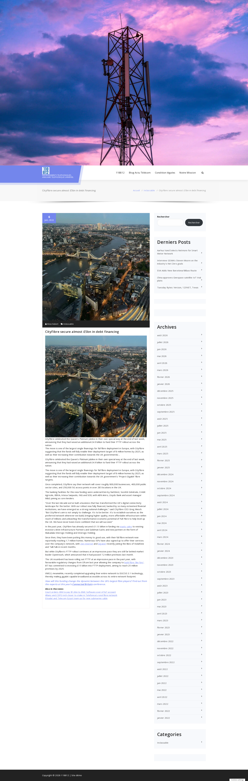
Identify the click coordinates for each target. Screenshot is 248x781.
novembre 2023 (165, 564)
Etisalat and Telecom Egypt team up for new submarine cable (76, 598)
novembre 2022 (165, 648)
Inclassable (149, 190)
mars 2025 (162, 453)
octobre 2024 (164, 488)
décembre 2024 (165, 474)
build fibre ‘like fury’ (134, 562)
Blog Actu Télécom (140, 172)
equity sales (126, 526)
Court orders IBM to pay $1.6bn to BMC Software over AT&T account (80, 592)
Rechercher (163, 216)
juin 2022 (161, 683)
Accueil (136, 190)
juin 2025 (161, 432)
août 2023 (162, 585)
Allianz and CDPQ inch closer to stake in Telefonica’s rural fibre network (81, 595)
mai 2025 (162, 439)
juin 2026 (161, 349)
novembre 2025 (165, 397)
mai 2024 (162, 523)
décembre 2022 (165, 641)
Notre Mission (187, 172)
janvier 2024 (163, 550)
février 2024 (163, 543)
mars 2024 (162, 537)
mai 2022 (162, 689)
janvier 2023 (163, 634)
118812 (120, 172)
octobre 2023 (164, 571)
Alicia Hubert (52, 324)
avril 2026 (162, 363)
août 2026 (162, 335)
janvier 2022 (163, 717)
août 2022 (162, 669)
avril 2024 (162, 530)
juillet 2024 (162, 509)
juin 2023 (161, 599)
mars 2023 (162, 620)
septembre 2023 (166, 578)
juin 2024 (161, 516)
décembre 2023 (165, 557)
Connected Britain (82, 584)
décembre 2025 (165, 390)
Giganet (102, 543)
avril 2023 (162, 613)
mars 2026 (162, 370)
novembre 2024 (165, 481)
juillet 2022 (162, 676)
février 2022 (163, 710)
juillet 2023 (162, 592)
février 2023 (163, 627)
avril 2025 (162, 446)
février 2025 (163, 460)
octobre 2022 (164, 655)
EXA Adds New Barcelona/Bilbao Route (177, 270)
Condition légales (165, 172)
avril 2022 (162, 697)
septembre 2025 (166, 411)
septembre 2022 (166, 662)
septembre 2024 (166, 495)
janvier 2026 (163, 384)
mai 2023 (162, 606)
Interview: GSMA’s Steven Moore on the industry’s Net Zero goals (177, 262)
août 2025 (162, 418)
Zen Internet (86, 543)
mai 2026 (162, 356)
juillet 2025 (162, 425)
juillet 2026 (162, 342)
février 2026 (163, 376)
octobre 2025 (164, 404)
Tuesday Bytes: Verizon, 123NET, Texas (177, 287)
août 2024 (162, 502)
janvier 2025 (163, 467)
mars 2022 (162, 703)
